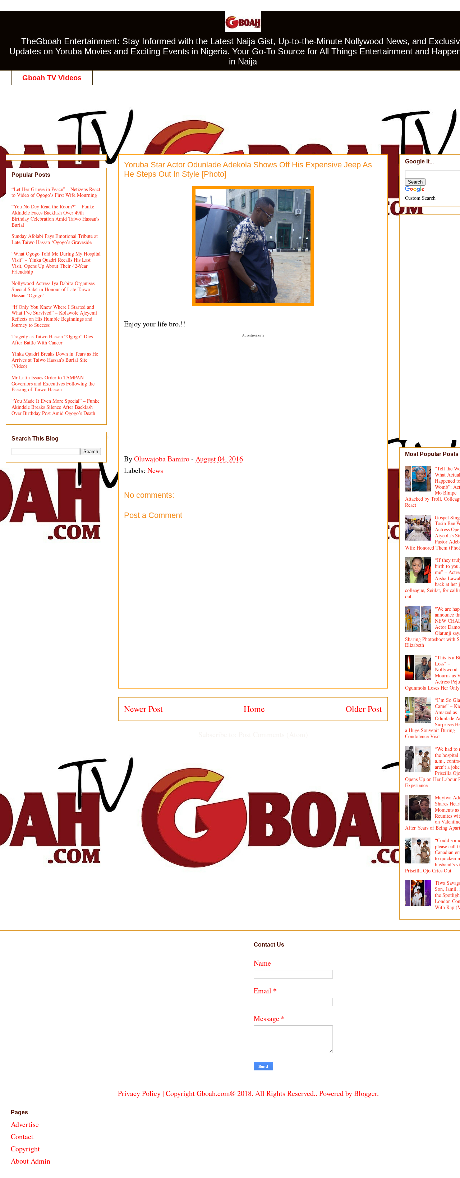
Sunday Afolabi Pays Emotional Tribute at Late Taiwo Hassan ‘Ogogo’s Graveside (55, 239)
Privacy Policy (139, 1093)
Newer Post (143, 708)
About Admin (30, 1161)
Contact (22, 1136)
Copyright (25, 1149)
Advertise (25, 1124)
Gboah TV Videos (52, 78)
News (155, 470)
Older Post (364, 708)
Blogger (365, 1093)
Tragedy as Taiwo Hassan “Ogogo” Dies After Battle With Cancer (52, 339)
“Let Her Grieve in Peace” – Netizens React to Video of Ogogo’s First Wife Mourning (56, 192)
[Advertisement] (248, 112)
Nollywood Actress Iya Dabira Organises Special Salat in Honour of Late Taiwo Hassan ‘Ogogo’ (53, 289)
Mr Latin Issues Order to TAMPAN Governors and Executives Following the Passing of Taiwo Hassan (53, 383)
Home (254, 708)
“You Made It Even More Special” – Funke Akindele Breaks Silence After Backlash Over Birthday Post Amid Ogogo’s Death (56, 406)
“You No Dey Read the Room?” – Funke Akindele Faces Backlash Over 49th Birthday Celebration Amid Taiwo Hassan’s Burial (55, 215)
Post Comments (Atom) (273, 734)
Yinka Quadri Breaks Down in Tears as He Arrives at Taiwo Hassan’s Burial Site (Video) (55, 359)
